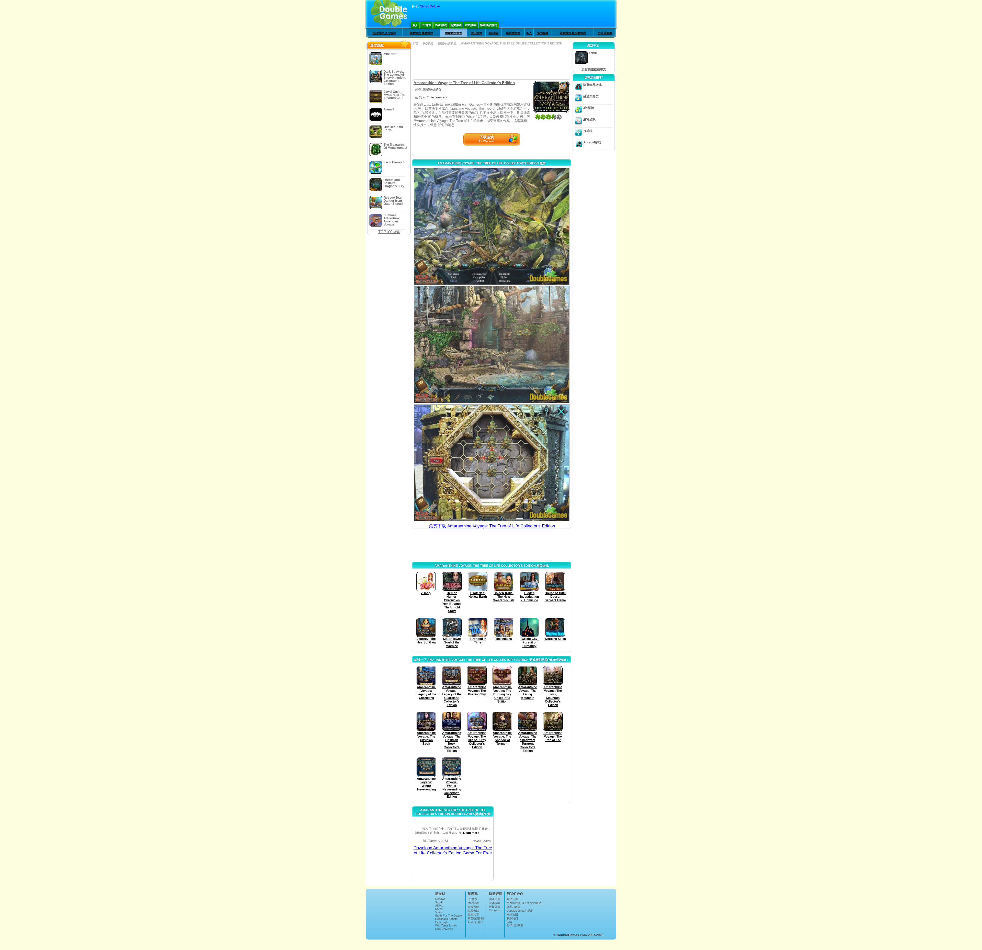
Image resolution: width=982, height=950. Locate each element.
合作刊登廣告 (515, 925)
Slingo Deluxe (430, 6)
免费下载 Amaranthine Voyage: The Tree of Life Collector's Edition (492, 526)
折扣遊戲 (494, 906)
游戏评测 (494, 899)
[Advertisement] (491, 62)
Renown (440, 898)
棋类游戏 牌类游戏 (421, 33)
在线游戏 (470, 25)
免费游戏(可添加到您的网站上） (527, 902)
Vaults (439, 912)
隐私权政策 (514, 906)
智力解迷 (543, 33)
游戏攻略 (494, 902)
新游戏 (440, 894)
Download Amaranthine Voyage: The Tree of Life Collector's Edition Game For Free (453, 850)
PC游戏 (426, 25)
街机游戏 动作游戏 (384, 33)
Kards (439, 908)
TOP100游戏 (389, 232)
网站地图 (512, 914)
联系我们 (512, 918)
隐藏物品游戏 (488, 25)
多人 (415, 25)
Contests (494, 910)
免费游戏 (456, 25)
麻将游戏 (589, 119)
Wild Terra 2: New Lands (446, 927)
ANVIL (439, 905)
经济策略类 (605, 33)
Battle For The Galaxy (449, 915)
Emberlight (441, 922)
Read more (471, 833)
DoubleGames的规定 (520, 910)
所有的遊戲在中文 (594, 69)
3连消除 (493, 33)
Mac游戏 (441, 25)
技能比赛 (473, 914)
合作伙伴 (512, 899)
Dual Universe (444, 928)
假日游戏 (476, 33)
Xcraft (439, 902)
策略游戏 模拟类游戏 (573, 33)
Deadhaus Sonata (446, 918)
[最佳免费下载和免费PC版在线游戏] (389, 14)
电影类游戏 (513, 33)
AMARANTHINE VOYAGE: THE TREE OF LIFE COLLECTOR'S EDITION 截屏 (492, 163)
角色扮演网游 (476, 918)
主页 (415, 44)
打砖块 (588, 131)
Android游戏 (592, 142)
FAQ (509, 921)
